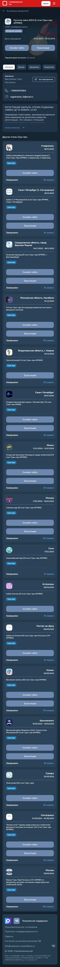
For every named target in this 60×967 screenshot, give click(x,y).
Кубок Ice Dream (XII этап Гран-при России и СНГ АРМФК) (28, 637)
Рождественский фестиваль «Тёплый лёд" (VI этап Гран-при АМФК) (28, 403)
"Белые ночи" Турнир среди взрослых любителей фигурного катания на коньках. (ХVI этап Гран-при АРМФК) (28, 827)
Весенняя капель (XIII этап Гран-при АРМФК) (26, 680)
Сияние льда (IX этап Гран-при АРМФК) (24, 508)
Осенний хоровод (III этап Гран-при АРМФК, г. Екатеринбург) (26, 256)
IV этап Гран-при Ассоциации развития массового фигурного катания (29, 308)
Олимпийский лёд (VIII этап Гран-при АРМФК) (26, 558)
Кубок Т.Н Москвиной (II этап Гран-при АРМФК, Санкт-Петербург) (27, 201)
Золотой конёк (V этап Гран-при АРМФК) (24, 360)
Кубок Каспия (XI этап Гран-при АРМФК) (24, 594)
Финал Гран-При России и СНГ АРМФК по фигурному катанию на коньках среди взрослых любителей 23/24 (27, 882)
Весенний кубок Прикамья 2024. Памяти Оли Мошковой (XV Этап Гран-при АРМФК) (26, 731)
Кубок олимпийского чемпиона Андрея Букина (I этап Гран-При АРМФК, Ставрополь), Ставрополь (28, 156)
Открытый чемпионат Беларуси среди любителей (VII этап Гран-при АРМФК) (30, 456)
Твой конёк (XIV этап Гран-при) (20, 783)
